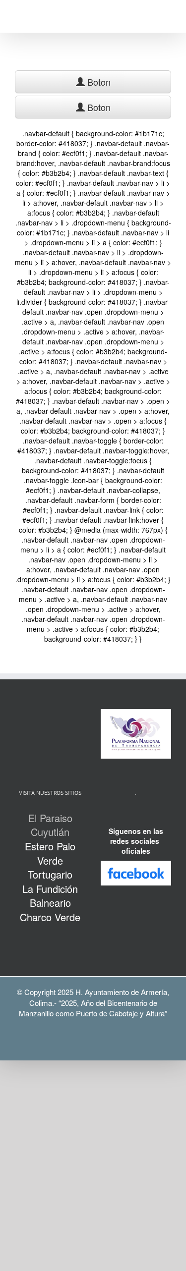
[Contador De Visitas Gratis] (136, 816)
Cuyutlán (50, 832)
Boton (98, 81)
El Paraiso (50, 818)
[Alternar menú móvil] (167, 17)
